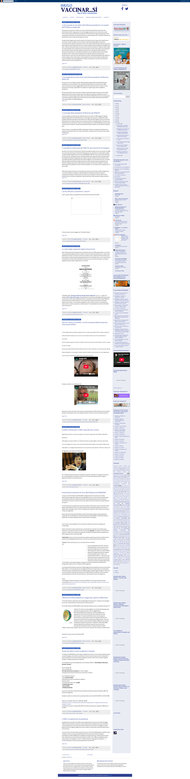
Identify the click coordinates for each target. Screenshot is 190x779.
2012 (116, 116)
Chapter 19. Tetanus (119, 457)
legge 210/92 (127, 521)
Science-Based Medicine (121, 258)
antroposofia (116, 475)
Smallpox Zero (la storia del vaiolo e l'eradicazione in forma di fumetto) (122, 186)
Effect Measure (118, 204)
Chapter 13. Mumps (119, 445)
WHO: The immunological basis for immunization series (121, 182)
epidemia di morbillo (118, 499)
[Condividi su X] (95, 67)
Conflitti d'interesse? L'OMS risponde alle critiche (80, 430)
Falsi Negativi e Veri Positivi (120, 267)
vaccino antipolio (124, 556)
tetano (115, 549)
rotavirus (123, 539)
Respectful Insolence (120, 250)
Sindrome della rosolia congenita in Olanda (78, 651)
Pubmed (117, 572)
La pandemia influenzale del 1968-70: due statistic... (122, 136)
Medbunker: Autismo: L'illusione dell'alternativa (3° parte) (122, 302)
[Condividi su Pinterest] (98, 67)
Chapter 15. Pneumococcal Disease (121, 450)
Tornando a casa (117, 551)
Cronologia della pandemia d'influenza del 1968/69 (81, 113)
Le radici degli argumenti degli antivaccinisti (78, 249)
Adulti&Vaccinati (119, 193)
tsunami (123, 551)
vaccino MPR (117, 561)
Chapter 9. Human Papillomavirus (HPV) (122, 437)
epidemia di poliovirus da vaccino (123, 500)
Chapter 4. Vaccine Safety (120, 426)
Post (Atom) (69, 757)
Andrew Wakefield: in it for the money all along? (121, 340)
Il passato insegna (76, 140)
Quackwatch (117, 176)
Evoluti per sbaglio (119, 215)
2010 (116, 120)
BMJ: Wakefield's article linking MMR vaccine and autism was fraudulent (121, 317)
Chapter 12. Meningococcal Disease (121, 443)
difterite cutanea (117, 488)
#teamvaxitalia (116, 467)
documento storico (76, 314)
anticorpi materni (121, 471)
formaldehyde (121, 508)
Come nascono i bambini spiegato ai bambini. (120, 230)
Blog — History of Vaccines (121, 198)
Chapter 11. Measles (119, 441)
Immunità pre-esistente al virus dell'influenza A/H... (122, 152)
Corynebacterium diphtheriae (120, 484)
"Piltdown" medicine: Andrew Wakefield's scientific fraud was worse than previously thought (122, 330)
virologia (82, 589)
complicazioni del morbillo (120, 482)
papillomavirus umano (118, 531)
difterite (126, 487)
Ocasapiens (118, 245)
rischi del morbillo (125, 536)
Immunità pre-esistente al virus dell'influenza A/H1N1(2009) (84, 492)
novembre (118, 155)
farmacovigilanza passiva (118, 506)
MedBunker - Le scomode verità (121, 228)
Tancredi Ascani (124, 548)
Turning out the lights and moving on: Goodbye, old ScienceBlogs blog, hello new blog (121, 253)
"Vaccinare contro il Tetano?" (121, 465)
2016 (116, 107)
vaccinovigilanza (125, 561)
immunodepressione (124, 513)
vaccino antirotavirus (118, 558)
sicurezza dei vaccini (124, 543)
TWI (127, 551)
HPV (122, 509)
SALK (127, 540)
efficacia (115, 493)
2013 (116, 113)
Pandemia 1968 (83, 140)
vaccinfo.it (106, 17)
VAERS (115, 562)
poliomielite (127, 534)
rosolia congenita (78, 713)
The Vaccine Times (119, 270)
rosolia (73, 713)
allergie (121, 469)
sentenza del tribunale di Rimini (121, 542)
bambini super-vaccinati (119, 476)
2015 (116, 109)
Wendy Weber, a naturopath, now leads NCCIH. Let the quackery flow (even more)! (121, 261)
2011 (116, 118)
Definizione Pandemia (70, 749)
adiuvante (122, 467)
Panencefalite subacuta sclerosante (86, 421)
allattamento (116, 468)
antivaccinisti (69, 314)
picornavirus (116, 534)
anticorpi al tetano (126, 470)
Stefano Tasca (117, 546)
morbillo (77, 421)
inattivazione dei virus (118, 515)
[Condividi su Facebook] (97, 67)
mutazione (126, 525)
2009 (116, 122)
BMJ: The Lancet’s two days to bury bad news (121, 326)
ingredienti (115, 519)
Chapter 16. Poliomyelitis (120, 452)
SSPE (96, 421)
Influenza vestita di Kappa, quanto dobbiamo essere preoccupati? (124, 238)
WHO (77, 486)
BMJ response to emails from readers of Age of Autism (121, 305)
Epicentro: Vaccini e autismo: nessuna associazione (121, 293)
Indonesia (115, 516)
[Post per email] (90, 67)
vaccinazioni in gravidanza (119, 552)
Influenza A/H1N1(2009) (70, 69)
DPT (120, 491)
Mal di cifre (117, 216)
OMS (70, 486)
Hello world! (117, 195)
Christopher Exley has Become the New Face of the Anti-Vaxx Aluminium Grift (121, 223)
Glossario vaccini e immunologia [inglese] (122, 169)
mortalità (78, 69)
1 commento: (85, 67)
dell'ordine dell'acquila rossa (74, 297)
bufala (119, 478)
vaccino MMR (124, 559)
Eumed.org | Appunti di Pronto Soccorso (120, 207)
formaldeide (127, 508)
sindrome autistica (122, 545)
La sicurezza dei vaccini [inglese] (122, 167)
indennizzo (126, 515)
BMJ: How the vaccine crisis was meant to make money (122, 323)
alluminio (126, 468)
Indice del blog (80, 17)
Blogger (110, 775)
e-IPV (127, 491)
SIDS (117, 545)
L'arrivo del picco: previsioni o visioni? (76, 191)
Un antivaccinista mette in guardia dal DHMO (120, 179)
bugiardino (124, 478)
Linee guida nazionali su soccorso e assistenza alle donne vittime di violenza (121, 211)
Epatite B (121, 496)
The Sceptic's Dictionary (120, 175)
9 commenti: (85, 419)
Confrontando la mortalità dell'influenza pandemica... (122, 126)
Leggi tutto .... (65, 63)
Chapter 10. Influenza (119, 439)
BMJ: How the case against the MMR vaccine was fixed (121, 320)
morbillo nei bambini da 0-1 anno (122, 523)
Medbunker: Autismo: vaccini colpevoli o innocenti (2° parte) (122, 299)
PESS (94, 421)
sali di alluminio (119, 540)
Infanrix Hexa (121, 516)
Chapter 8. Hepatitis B (119, 434)
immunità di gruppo (120, 512)
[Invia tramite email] (92, 67)
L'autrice (72, 17)
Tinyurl (116, 570)
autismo (126, 475)
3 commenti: (85, 239)
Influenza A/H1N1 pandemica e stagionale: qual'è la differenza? (85, 598)
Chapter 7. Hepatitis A (119, 432)
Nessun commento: (86, 104)
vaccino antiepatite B (123, 554)
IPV (119, 519)
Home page (65, 17)
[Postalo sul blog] (94, 67)
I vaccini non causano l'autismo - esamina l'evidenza (122, 346)
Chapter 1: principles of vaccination (120, 416)
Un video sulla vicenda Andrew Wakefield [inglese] (121, 310)
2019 (116, 103)
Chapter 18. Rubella (119, 456)
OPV (119, 527)
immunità (68, 589)
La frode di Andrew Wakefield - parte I (121, 313)
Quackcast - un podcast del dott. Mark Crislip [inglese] (122, 172)
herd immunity (117, 509)
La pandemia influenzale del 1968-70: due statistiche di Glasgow (85, 148)
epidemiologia (69, 140)
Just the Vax (118, 220)
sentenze (115, 543)
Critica (73, 421)
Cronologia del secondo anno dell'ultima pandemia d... (122, 129)
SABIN (128, 539)
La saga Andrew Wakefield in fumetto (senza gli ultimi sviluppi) (122, 343)
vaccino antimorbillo (118, 555)
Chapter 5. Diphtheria (119, 428)
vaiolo (81, 314)
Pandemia (84, 241)
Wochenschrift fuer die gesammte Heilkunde (83, 295)
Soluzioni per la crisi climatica (121, 246)
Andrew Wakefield (117, 470)
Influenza (128, 516)
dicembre (118, 123)
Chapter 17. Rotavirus (119, 454)
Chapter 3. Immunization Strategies (120, 424)
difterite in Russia (124, 488)
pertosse (122, 533)
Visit (118, 387)
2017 (116, 105)
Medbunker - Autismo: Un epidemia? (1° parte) (120, 296)
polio (121, 534)
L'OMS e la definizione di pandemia (75, 719)
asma (121, 475)
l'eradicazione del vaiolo (125, 519)
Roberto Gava (117, 537)
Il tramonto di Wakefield (120, 308)
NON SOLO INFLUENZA (120, 235)
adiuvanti (126, 467)
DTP (123, 491)
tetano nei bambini (123, 549)
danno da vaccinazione (126, 485)
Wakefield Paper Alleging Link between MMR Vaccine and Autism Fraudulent (121, 336)
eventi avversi (125, 505)
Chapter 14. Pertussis (119, 447)
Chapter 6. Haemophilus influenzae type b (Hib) (120, 430)
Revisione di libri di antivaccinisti (94, 17)
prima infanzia (118, 536)
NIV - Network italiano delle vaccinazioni (121, 164)
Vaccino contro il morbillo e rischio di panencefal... (122, 145)
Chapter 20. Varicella (119, 459)
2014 (116, 111)
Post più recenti (65, 754)
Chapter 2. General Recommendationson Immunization (119, 420)
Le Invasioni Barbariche (119, 521)
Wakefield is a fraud (119, 333)
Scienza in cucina (119, 266)
